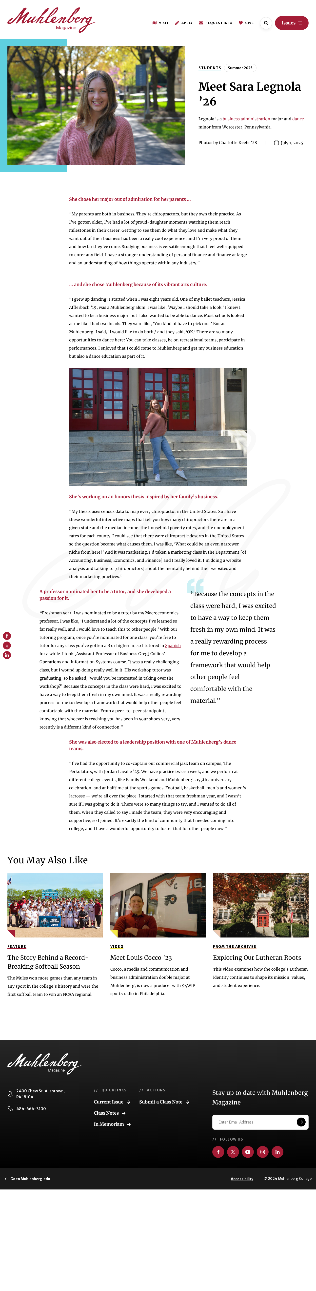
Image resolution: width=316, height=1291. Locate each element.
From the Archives (235, 946)
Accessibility (242, 1179)
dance (298, 118)
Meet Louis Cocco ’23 (141, 957)
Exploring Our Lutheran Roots (257, 957)
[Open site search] (266, 23)
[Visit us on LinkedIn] (277, 1152)
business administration (246, 118)
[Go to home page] (51, 20)
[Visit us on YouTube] (248, 1152)
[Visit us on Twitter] (233, 1152)
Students (209, 68)
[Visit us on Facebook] (218, 1152)
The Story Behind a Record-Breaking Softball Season (48, 962)
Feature (16, 946)
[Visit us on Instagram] (263, 1152)
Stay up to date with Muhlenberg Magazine (260, 1097)
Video (117, 946)
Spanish (173, 645)
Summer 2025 (240, 68)
